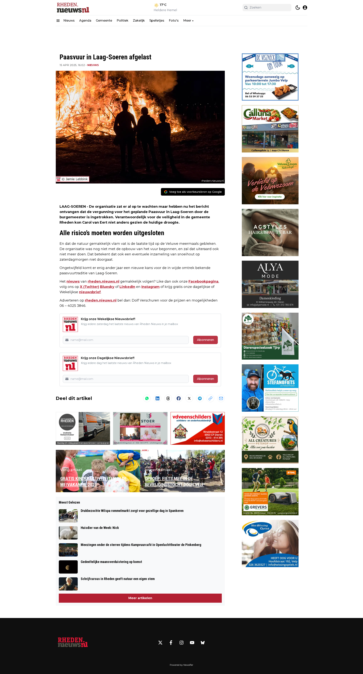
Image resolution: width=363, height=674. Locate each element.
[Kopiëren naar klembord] (210, 398)
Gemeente (104, 20)
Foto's (174, 20)
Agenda (85, 20)
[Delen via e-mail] (221, 398)
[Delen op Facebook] (178, 398)
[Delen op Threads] (168, 398)
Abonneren (205, 340)
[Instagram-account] (181, 642)
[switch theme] (297, 7)
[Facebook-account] (171, 642)
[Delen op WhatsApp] (147, 398)
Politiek (122, 20)
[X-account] (160, 642)
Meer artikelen (140, 598)
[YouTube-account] (192, 642)
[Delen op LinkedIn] (157, 398)
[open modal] (305, 7)
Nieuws (69, 20)
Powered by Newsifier (181, 664)
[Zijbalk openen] (58, 20)
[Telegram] (200, 398)
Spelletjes (156, 20)
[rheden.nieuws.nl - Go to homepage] (73, 643)
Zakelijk (139, 20)
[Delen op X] (189, 398)
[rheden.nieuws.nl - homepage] (73, 7)
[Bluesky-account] (202, 642)
